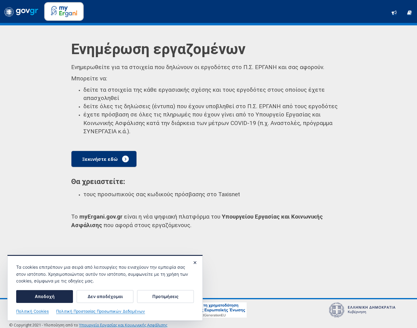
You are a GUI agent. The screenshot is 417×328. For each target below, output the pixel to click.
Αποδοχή (45, 296)
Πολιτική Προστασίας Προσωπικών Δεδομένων (100, 311)
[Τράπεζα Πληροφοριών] (409, 12)
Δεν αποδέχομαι (105, 296)
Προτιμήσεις (165, 296)
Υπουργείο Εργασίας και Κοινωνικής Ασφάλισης (123, 325)
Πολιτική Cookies (32, 311)
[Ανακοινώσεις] (394, 12)
